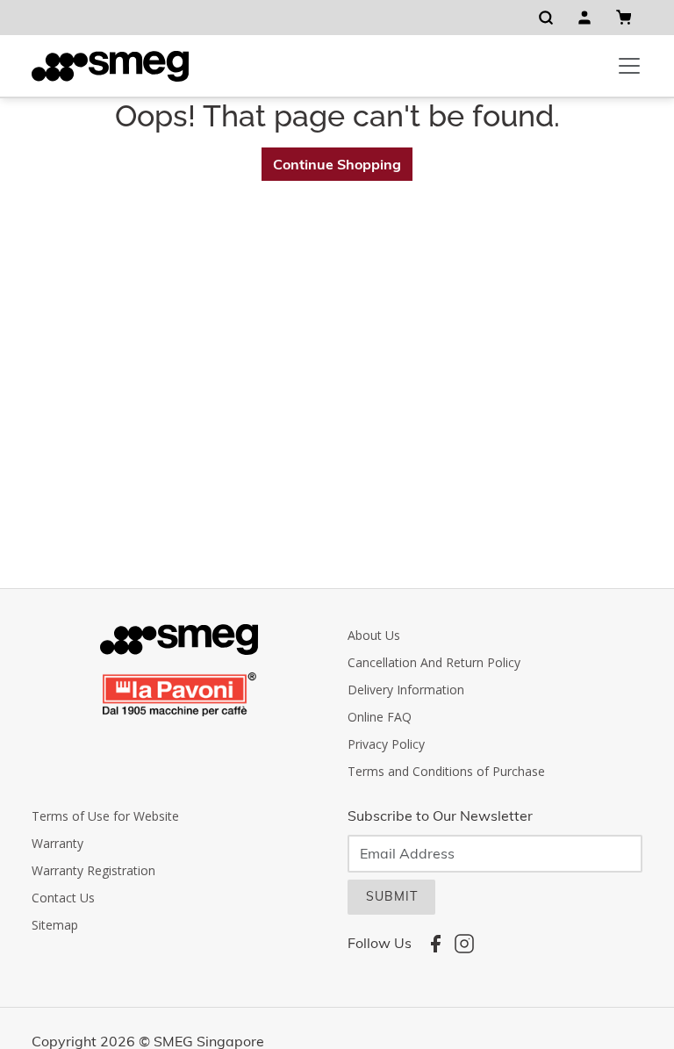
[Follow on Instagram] (464, 943)
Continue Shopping (337, 164)
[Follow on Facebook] (435, 943)
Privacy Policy (386, 744)
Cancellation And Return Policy (434, 662)
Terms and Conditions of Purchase (446, 771)
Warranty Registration (93, 870)
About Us (374, 635)
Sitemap (55, 924)
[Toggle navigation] (629, 65)
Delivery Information (406, 689)
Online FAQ (380, 716)
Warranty (57, 843)
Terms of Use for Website (105, 816)
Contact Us (63, 897)
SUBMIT (392, 896)
